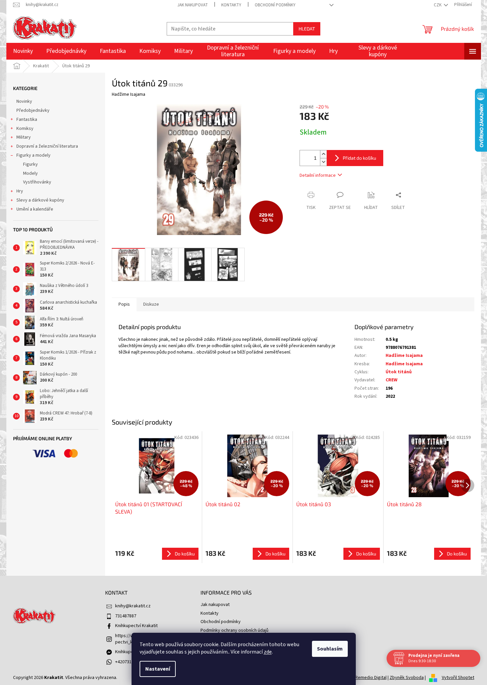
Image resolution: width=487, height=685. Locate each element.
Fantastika (26, 119)
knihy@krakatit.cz (133, 606)
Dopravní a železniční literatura (47, 146)
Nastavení (157, 669)
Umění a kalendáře (34, 209)
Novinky (24, 101)
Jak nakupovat (192, 5)
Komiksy (24, 128)
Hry (19, 191)
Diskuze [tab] (151, 304)
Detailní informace (318, 175)
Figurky (30, 164)
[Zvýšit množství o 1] (323, 154)
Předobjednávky (33, 110)
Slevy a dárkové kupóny (40, 200)
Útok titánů (399, 372)
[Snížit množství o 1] (323, 162)
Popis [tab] (124, 304)
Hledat (307, 28)
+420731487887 (130, 662)
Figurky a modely (33, 155)
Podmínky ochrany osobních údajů (234, 630)
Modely (30, 173)
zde (268, 652)
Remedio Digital (371, 677)
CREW (391, 380)
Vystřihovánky (37, 182)
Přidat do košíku (359, 158)
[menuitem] (22, 51)
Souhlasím (330, 649)
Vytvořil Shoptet (458, 677)
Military (23, 137)
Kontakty (231, 5)
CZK (438, 5)
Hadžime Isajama (404, 355)
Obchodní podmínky (275, 5)
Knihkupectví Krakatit (136, 625)
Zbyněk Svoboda (407, 677)
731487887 (125, 616)
